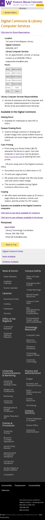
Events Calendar (11, 288)
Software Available (10, 262)
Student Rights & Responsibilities (11, 469)
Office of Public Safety (32, 277)
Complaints (9, 474)
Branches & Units (11, 299)
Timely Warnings (33, 290)
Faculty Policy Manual (9, 447)
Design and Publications (9, 390)
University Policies (8, 432)
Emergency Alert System (33, 284)
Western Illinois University (28, 2)
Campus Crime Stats (32, 302)
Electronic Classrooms (31, 341)
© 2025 (2, 515)
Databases (8, 308)
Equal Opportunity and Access (33, 392)
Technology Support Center (33, 354)
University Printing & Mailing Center (10, 383)
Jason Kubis (10, 227)
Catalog (7, 304)
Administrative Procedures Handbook (10, 455)
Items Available (8, 257)
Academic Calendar (8, 282)
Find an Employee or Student (33, 419)
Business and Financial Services (33, 384)
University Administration (32, 431)
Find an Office (32, 425)
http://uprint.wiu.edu (13, 156)
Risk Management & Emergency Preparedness (33, 311)
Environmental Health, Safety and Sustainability (34, 320)
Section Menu (10, 12)
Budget (29, 379)
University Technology (31, 361)
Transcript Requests (8, 327)
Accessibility (7, 485)
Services (7, 313)
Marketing (8, 396)
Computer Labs (33, 335)
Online (32, 5)
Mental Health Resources (32, 295)
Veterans (5, 490)
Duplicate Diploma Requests (8, 335)
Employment (20, 485)
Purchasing (31, 405)
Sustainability (34, 485)
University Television (8, 402)
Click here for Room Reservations (15, 32)
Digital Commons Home (12, 251)
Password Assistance (30, 347)
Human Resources (30, 399)
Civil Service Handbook (9, 462)
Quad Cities (24, 5)
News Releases (10, 276)
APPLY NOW (40, 5)
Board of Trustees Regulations (9, 439)
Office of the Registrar (9, 320)
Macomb (16, 5)
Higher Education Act (11, 417)
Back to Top (10, 245)
